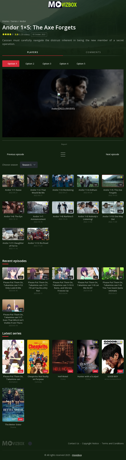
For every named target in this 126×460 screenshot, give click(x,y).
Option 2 (29, 63)
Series (14, 21)
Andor (23, 21)
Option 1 (12, 63)
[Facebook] (30, 443)
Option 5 (80, 63)
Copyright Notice (90, 443)
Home (5, 21)
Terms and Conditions (113, 443)
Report (64, 144)
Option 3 (46, 63)
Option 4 (63, 63)
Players (32, 52)
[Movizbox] (63, 4)
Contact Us (73, 443)
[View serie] (63, 154)
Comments (93, 52)
